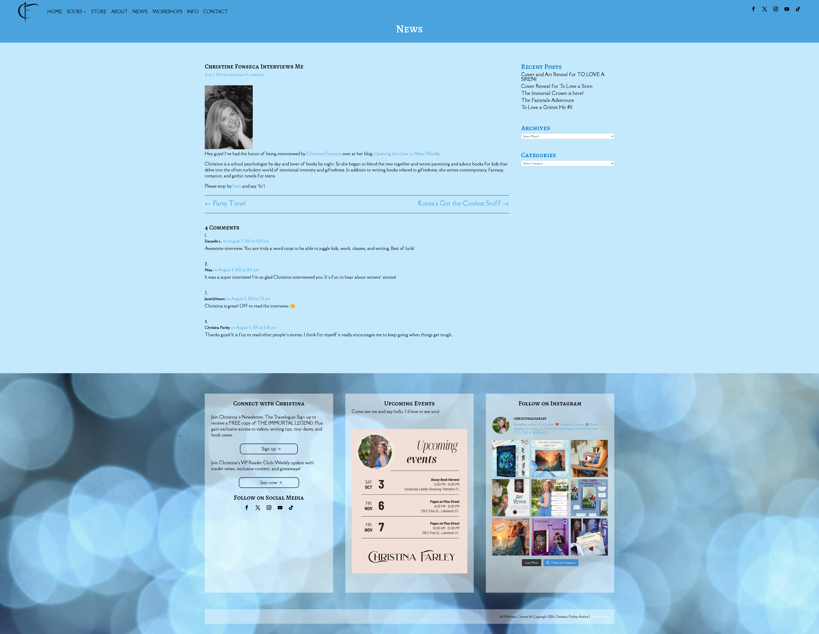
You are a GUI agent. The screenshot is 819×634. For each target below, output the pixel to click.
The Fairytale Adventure (547, 100)
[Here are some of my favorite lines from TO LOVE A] (589, 537)
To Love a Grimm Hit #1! (546, 107)
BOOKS (74, 12)
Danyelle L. (213, 241)
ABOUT (119, 12)
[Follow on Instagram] (775, 9)
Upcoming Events (409, 403)
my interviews (233, 74)
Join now (269, 482)
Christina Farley (217, 327)
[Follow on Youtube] (786, 9)
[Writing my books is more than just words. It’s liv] (589, 458)
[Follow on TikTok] (798, 9)
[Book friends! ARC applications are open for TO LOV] (510, 537)
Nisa (208, 270)
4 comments (255, 74)
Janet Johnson (215, 298)
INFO (193, 12)
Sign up (269, 449)
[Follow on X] (764, 9)
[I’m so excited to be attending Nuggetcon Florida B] (550, 497)
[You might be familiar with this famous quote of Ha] (550, 458)
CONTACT (215, 12)
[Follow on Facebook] (753, 9)
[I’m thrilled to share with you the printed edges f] (510, 458)
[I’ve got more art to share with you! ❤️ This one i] (510, 497)
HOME (54, 12)
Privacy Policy (600, 616)
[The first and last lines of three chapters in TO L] (550, 537)
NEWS (140, 12)
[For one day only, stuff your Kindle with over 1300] (589, 497)
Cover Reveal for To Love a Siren (556, 86)
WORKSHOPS (167, 12)
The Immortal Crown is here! (552, 93)
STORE (98, 12)
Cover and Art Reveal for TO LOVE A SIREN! (562, 76)
